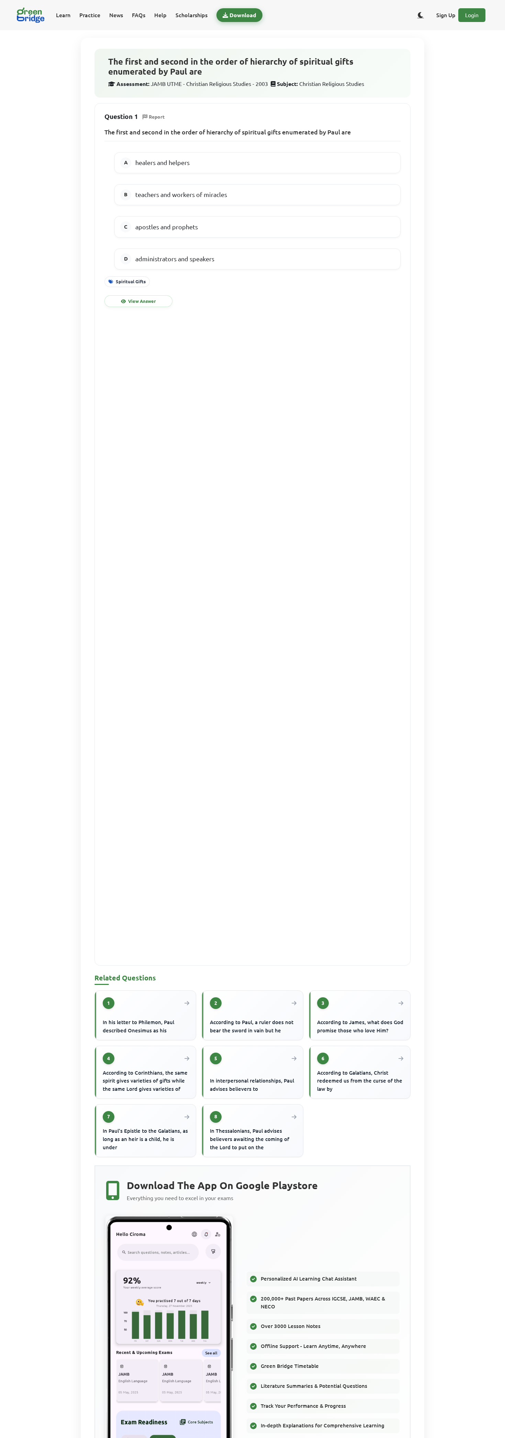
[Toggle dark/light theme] (420, 15)
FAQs (138, 15)
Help (160, 15)
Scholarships (191, 15)
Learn (63, 15)
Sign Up (446, 15)
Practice (89, 15)
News (116, 15)
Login (472, 15)
